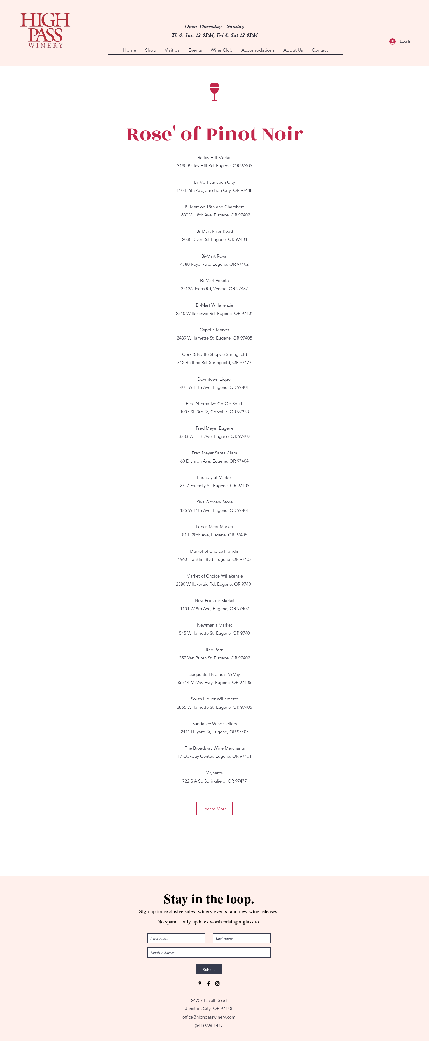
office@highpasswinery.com (209, 1017)
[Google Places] (200, 983)
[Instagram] (217, 983)
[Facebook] (209, 983)
